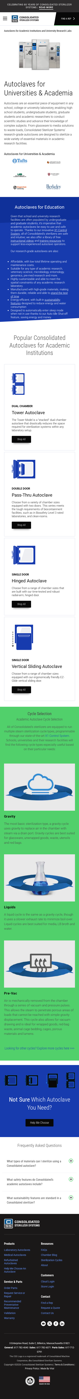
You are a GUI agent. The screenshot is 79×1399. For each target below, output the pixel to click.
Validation (10, 1313)
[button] (71, 1161)
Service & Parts (13, 1282)
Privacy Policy (32, 1368)
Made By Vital (47, 1368)
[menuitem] (19, 1258)
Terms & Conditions (64, 1364)
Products (9, 1243)
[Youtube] (43, 1324)
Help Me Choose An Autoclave (15, 1270)
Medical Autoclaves (15, 1254)
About (44, 1265)
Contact (45, 1296)
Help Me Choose (39, 1122)
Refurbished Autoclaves (11, 1262)
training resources (50, 240)
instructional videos (22, 240)
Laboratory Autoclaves (17, 1249)
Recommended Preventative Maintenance (12, 1304)
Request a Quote (50, 1307)
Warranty (9, 1318)
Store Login (47, 1286)
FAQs (44, 1249)
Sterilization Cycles (51, 1260)
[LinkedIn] (62, 1324)
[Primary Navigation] (5, 18)
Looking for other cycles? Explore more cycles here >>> (39, 1048)
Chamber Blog (49, 1254)
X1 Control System (57, 736)
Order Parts (10, 1288)
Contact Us (47, 1313)
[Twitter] (49, 1324)
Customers (47, 1275)
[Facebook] (55, 1324)
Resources (47, 1243)
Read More (46, 7)
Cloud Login (48, 1281)
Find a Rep (66, 18)
